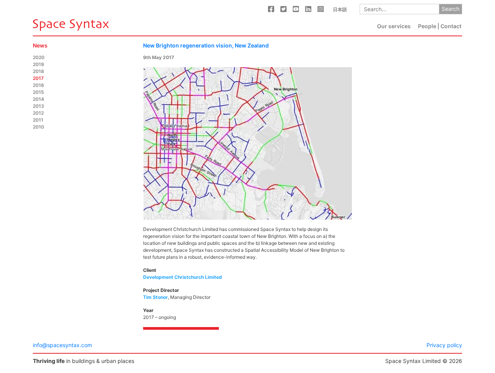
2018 (38, 71)
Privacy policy (444, 345)
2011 (38, 120)
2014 (38, 99)
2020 (38, 57)
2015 (38, 92)
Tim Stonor (155, 297)
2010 (38, 127)
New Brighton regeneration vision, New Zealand (206, 45)
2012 (38, 113)
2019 (38, 64)
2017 (38, 78)
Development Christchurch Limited (182, 277)
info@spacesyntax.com (62, 345)
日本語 (340, 9)
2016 (38, 85)
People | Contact (439, 26)
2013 (38, 106)
